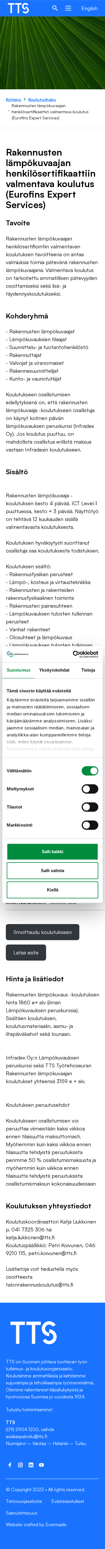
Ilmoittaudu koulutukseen (46, 934)
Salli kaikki (52, 851)
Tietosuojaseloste (24, 1501)
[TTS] (24, 8)
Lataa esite (25, 952)
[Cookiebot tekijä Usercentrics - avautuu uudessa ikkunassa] (74, 654)
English (89, 8)
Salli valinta (52, 870)
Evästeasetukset (67, 1501)
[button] (55, 8)
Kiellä (52, 889)
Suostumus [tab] (18, 670)
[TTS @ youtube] (41, 1465)
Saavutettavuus (21, 1513)
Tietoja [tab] (88, 670)
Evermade (56, 1524)
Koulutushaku (42, 99)
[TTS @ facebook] (10, 1465)
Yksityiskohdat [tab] (54, 670)
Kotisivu (13, 99)
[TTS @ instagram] (20, 1465)
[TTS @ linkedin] (31, 1465)
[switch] (90, 789)
